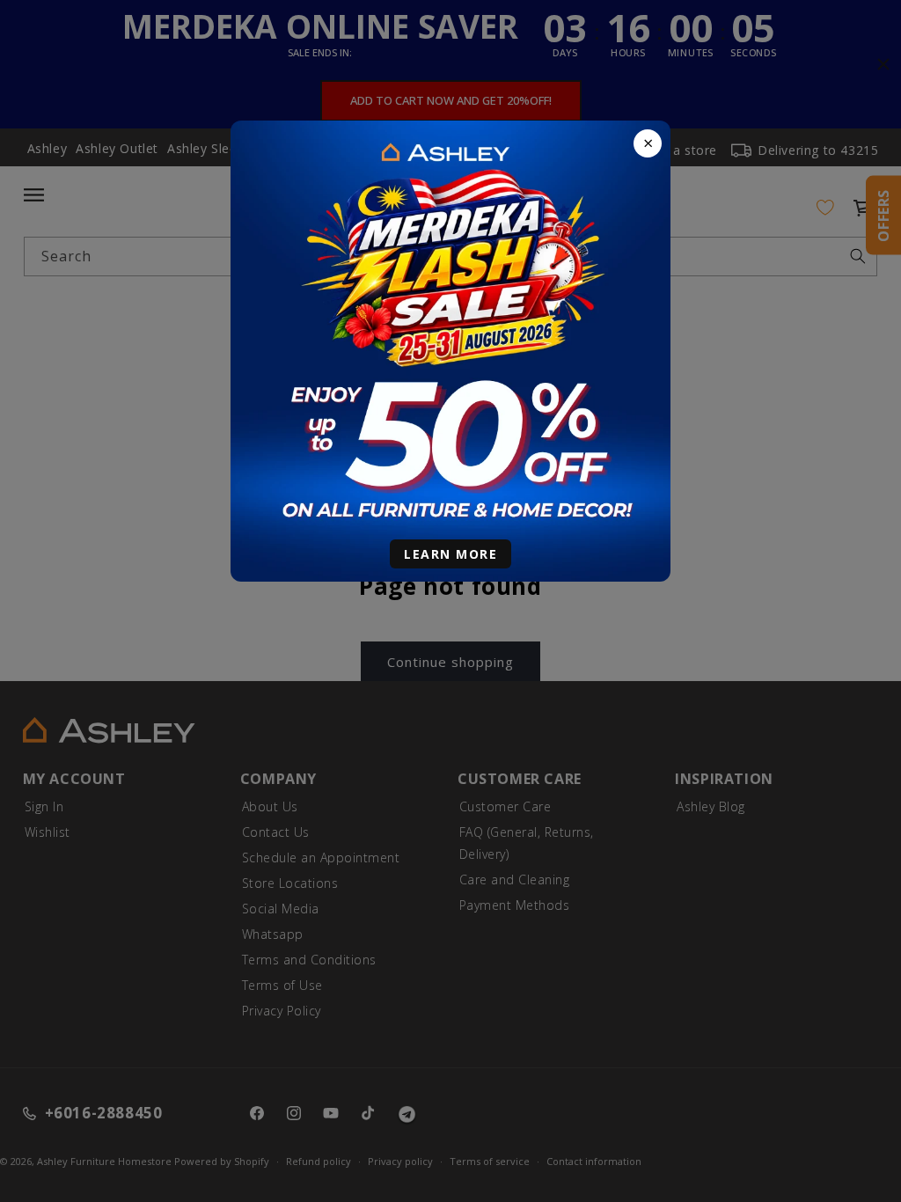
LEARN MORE (450, 554)
